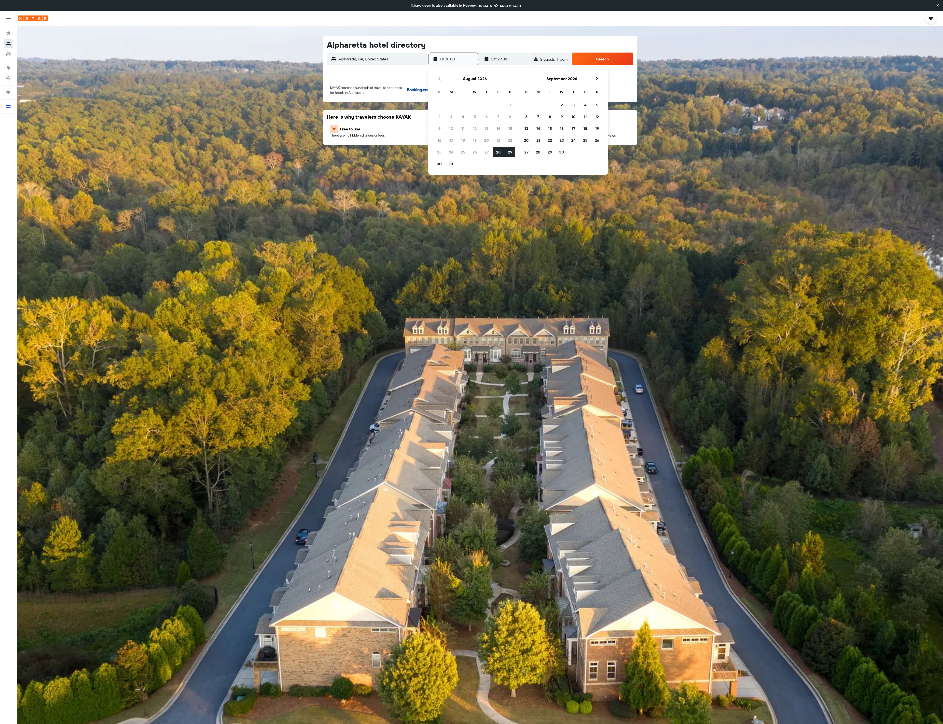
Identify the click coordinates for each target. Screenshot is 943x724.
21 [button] (498, 140)
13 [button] (486, 128)
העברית (515, 5)
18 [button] (463, 140)
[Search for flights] (8, 33)
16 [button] (439, 140)
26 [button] (474, 152)
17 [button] (451, 140)
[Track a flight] (8, 78)
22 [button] (510, 140)
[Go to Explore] (8, 68)
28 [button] (498, 152)
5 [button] (475, 116)
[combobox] (381, 59)
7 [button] (498, 116)
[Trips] (8, 92)
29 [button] (510, 152)
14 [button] (498, 128)
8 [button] (510, 116)
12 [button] (475, 128)
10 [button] (451, 128)
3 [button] (451, 116)
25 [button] (463, 152)
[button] (937, 5)
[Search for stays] (8, 44)
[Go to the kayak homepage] (33, 18)
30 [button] (439, 163)
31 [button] (451, 163)
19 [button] (475, 140)
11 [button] (462, 128)
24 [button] (451, 152)
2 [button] (439, 116)
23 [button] (439, 152)
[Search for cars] (8, 54)
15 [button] (510, 128)
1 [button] (510, 104)
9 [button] (439, 128)
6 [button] (486, 116)
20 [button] (486, 140)
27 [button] (487, 152)
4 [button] (463, 116)
